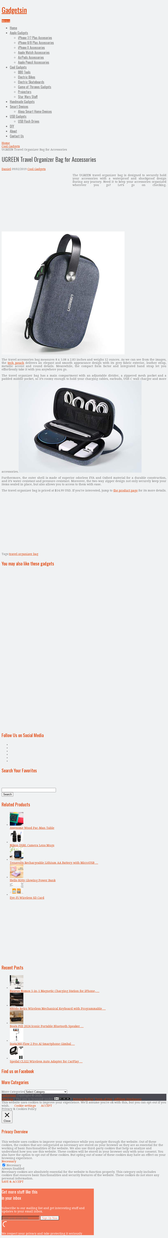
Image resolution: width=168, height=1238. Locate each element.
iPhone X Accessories (31, 47)
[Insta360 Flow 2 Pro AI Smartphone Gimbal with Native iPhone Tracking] (16, 1040)
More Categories (13, 1091)
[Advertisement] (36, 202)
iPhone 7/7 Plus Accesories (35, 37)
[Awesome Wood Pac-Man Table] (16, 824)
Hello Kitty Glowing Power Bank (33, 880)
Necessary (14, 1165)
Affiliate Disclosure (128, 1099)
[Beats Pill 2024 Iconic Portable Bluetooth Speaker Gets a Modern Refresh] (16, 1023)
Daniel (6, 169)
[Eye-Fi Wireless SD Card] (16, 894)
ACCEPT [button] (46, 1105)
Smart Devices (19, 106)
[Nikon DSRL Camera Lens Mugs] (16, 842)
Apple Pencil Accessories (33, 62)
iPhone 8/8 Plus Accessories (36, 42)
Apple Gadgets (19, 32)
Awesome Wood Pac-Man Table (32, 827)
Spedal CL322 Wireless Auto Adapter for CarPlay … (46, 1061)
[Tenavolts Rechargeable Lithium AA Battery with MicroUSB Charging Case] (16, 859)
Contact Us (17, 136)
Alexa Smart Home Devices (35, 111)
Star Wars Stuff (28, 96)
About (13, 131)
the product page (125, 490)
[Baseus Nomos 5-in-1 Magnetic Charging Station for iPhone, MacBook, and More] (16, 987)
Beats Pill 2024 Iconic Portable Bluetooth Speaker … (47, 1026)
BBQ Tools (24, 72)
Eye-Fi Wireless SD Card (27, 897)
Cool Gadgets (18, 67)
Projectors (24, 91)
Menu (6, 21)
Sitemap (7, 1099)
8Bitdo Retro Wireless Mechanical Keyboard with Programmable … (58, 1008)
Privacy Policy (83, 1099)
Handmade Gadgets (22, 101)
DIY (12, 126)
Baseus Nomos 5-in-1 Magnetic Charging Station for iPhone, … (54, 991)
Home (13, 27)
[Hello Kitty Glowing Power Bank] (16, 877)
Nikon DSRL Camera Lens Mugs (32, 845)
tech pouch (16, 362)
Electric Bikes (26, 77)
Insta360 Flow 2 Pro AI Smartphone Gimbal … (42, 1043)
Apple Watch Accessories (34, 52)
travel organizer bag (23, 554)
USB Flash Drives (28, 121)
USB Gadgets (18, 116)
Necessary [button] (9, 1161)
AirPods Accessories (31, 57)
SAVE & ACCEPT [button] (13, 1181)
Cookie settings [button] (25, 1105)
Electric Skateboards (31, 81)
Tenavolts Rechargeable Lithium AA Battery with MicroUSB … (54, 862)
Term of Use (103, 1099)
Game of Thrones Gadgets (34, 86)
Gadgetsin (14, 10)
